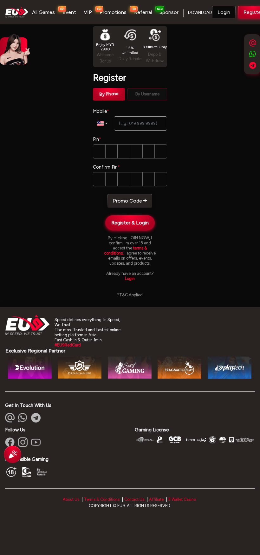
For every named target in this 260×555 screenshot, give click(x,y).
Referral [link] (143, 12)
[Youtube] (36, 442)
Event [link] (69, 12)
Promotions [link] (113, 12)
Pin (97, 139)
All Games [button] (43, 12)
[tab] (109, 94)
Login (224, 12)
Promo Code (127, 201)
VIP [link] (88, 12)
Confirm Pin (106, 167)
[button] (224, 12)
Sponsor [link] (169, 12)
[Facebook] (10, 442)
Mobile (101, 111)
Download (200, 12)
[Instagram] (23, 442)
